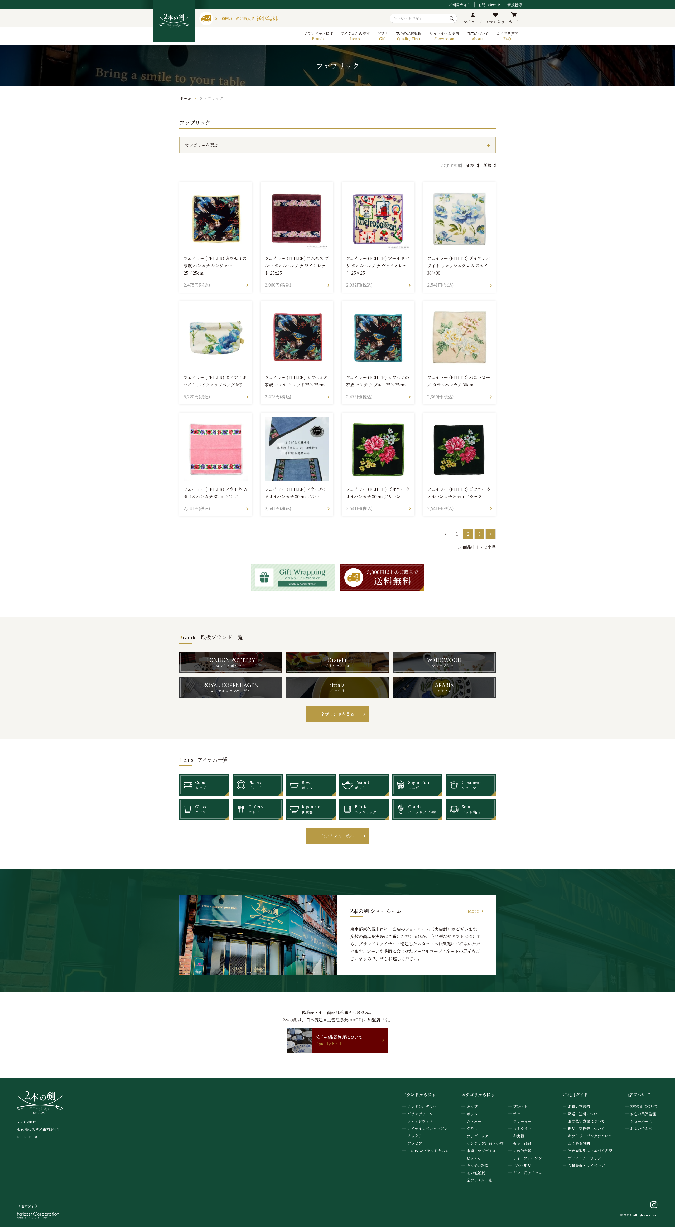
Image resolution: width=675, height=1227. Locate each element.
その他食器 (522, 1150)
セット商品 (522, 1143)
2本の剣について (644, 1106)
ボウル (472, 1113)
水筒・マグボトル (481, 1150)
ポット (518, 1113)
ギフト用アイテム (527, 1172)
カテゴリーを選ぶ (201, 145)
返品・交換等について (586, 1128)
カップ (472, 1106)
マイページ (473, 21)
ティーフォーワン (527, 1158)
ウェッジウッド (420, 1121)
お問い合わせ (489, 4)
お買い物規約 (579, 1106)
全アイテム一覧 (479, 1180)
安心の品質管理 (643, 1113)
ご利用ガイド (460, 4)
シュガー (474, 1121)
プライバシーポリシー (586, 1158)
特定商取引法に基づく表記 (590, 1150)
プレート (520, 1106)
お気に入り (495, 21)
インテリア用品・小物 (485, 1143)
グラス (472, 1128)
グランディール (420, 1113)
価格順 (472, 165)
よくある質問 (579, 1143)
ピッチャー (476, 1158)
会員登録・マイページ (586, 1165)
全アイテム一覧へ (337, 836)
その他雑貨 (476, 1172)
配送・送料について (584, 1113)
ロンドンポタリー (422, 1106)
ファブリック (211, 98)
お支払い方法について (586, 1121)
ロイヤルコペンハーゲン (427, 1128)
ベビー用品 (522, 1165)
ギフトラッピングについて (590, 1135)
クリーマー (522, 1121)
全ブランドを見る (337, 714)
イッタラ (414, 1135)
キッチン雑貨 (478, 1165)
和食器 (518, 1135)
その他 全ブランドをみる (428, 1150)
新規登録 (514, 4)
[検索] (451, 18)
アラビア (414, 1143)
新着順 (489, 165)
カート (514, 21)
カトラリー (522, 1128)
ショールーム (641, 1121)
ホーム (185, 98)
